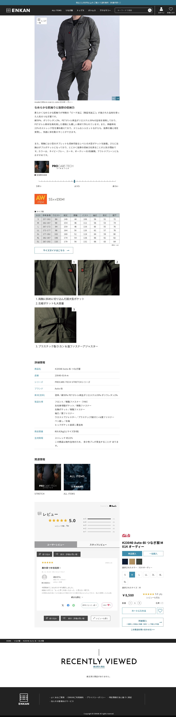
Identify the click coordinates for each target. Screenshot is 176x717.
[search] (150, 10)
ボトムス (92, 10)
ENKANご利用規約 (75, 697)
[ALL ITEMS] (77, 477)
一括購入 (153, 553)
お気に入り (171, 12)
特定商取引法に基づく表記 (120, 697)
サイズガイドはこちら (54, 250)
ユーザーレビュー (55, 544)
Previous (114, 98)
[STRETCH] (48, 477)
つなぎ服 (69, 10)
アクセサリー (105, 10)
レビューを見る (153, 597)
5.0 (72, 520)
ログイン (161, 12)
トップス (80, 10)
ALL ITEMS (56, 10)
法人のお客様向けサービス (62, 701)
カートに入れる (139, 610)
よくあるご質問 (57, 697)
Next (118, 98)
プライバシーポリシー (96, 697)
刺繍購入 (143, 622)
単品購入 (132, 553)
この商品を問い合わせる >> (143, 629)
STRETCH (40, 493)
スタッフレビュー (98, 544)
